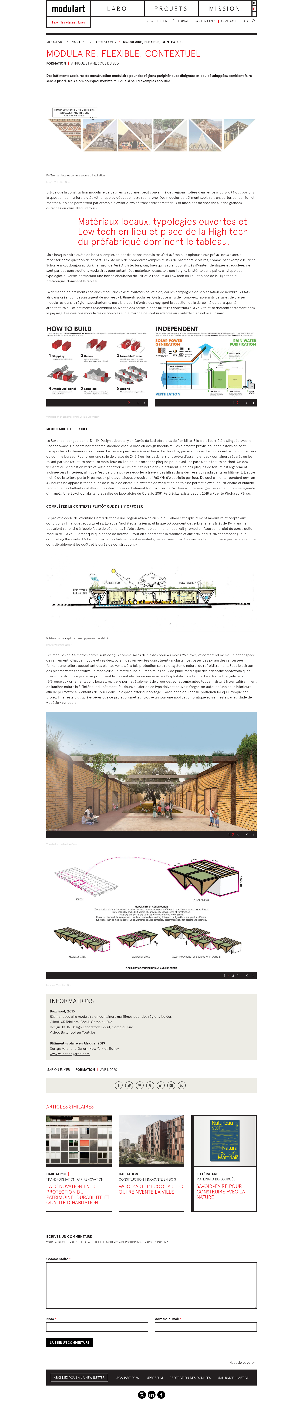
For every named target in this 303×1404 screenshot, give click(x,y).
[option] (97, 361)
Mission (225, 8)
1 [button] (125, 402)
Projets (171, 8)
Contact (228, 21)
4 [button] (237, 975)
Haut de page (239, 1362)
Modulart (55, 42)
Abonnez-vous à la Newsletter (79, 1377)
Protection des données (190, 1378)
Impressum (154, 1378)
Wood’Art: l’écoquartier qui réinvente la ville (151, 1189)
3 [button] (237, 834)
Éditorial (181, 21)
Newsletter (156, 21)
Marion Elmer (58, 1070)
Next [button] (144, 403)
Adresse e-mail (168, 1319)
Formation (104, 42)
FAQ (244, 21)
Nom (51, 1319)
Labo (117, 8)
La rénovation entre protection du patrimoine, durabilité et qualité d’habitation (78, 1194)
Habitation (56, 1174)
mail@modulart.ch (233, 1378)
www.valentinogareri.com (70, 1054)
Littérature (207, 1174)
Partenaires (205, 21)
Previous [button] (138, 403)
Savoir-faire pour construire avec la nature (221, 1191)
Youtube (88, 1032)
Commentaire (58, 1259)
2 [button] (129, 402)
